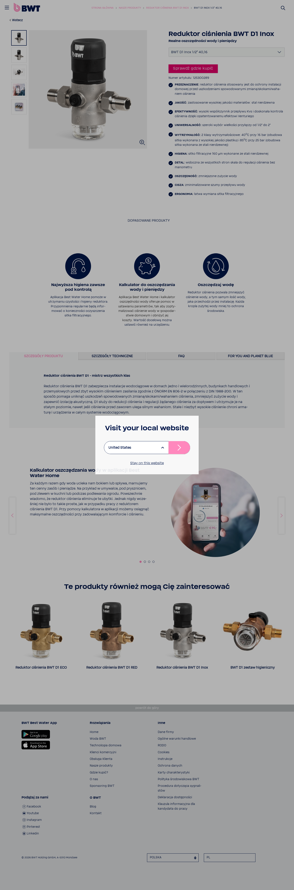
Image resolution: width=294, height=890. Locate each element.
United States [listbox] (119, 448)
